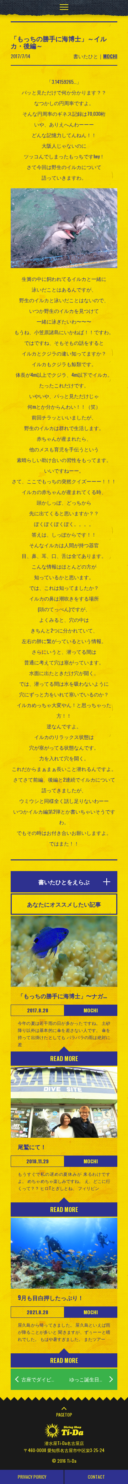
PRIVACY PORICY (32, 1477)
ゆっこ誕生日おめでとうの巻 (93, 1379)
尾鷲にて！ (32, 1146)
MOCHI (110, 56)
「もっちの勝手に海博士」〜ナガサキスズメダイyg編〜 (64, 995)
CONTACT (96, 1477)
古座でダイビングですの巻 (42, 1379)
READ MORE (64, 1058)
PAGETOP (64, 1415)
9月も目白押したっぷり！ (51, 1297)
